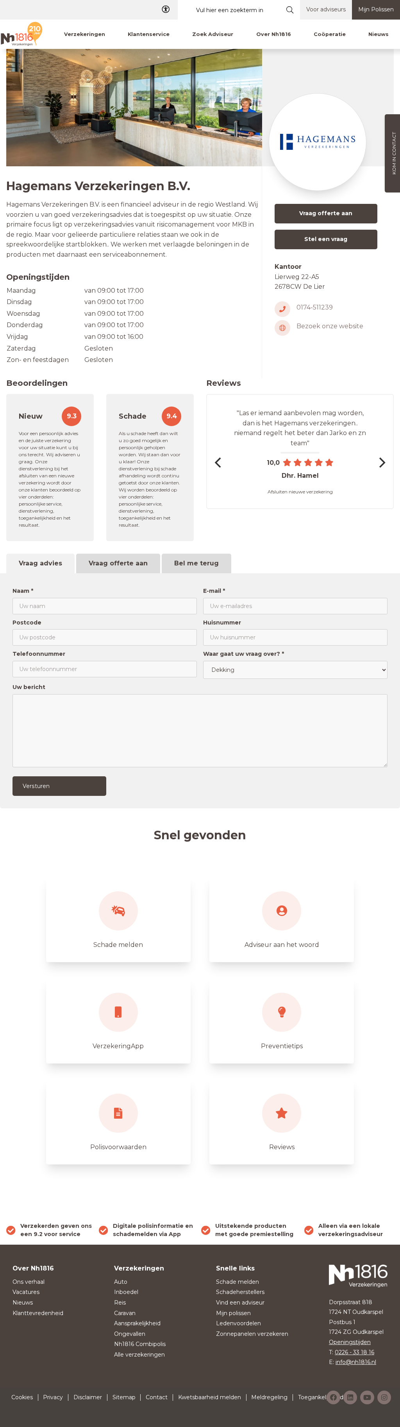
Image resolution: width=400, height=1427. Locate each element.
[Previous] (218, 462)
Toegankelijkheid (320, 1397)
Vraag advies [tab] (40, 563)
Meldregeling (269, 1397)
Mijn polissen (233, 1313)
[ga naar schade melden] (118, 918)
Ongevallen (129, 1333)
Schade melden (237, 1281)
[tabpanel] (200, 691)
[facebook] (333, 1397)
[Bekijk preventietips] (281, 1020)
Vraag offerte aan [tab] (118, 563)
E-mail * (214, 590)
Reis (120, 1302)
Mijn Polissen (376, 9)
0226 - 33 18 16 (354, 1352)
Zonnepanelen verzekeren (252, 1333)
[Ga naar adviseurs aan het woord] (281, 918)
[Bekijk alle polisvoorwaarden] (118, 1121)
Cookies (22, 1397)
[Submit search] (290, 10)
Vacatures (25, 1292)
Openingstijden (350, 1342)
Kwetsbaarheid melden (209, 1397)
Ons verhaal (28, 1281)
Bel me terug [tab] (196, 563)
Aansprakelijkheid (137, 1323)
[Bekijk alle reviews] (281, 1121)
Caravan (125, 1313)
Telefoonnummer (38, 653)
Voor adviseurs (326, 9)
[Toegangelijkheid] (166, 9)
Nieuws (22, 1302)
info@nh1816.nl (356, 1362)
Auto (120, 1281)
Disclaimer (87, 1397)
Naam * (22, 590)
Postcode (26, 622)
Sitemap (124, 1397)
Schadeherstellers (240, 1292)
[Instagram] (384, 1397)
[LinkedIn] (350, 1397)
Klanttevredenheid (37, 1313)
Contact (157, 1397)
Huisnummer (222, 622)
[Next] (381, 462)
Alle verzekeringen (139, 1354)
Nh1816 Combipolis (140, 1344)
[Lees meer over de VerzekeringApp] (118, 1020)
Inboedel (126, 1292)
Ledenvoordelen (238, 1323)
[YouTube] (367, 1397)
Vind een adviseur (240, 1302)
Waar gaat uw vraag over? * (243, 653)
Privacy (53, 1397)
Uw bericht (28, 687)
